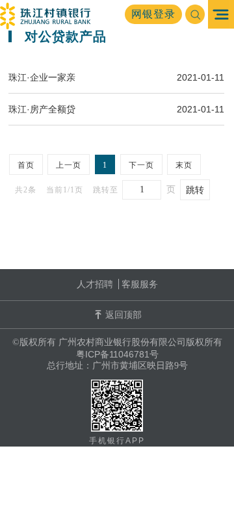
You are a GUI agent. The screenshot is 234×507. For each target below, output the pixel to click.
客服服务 (140, 284)
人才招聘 (95, 284)
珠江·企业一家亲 (41, 77)
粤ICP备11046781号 (117, 354)
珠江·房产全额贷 (41, 109)
